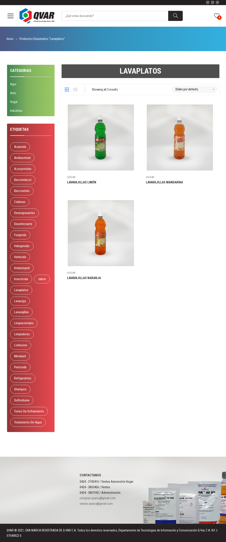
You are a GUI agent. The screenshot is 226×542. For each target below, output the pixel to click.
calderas (19, 202)
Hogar (71, 177)
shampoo (20, 389)
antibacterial (22, 158)
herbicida (20, 257)
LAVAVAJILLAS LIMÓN (81, 182)
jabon (42, 279)
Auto (13, 93)
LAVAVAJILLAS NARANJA (84, 278)
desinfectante (23, 224)
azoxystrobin (22, 169)
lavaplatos (21, 290)
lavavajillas (21, 312)
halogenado (22, 246)
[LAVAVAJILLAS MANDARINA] (180, 137)
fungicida (20, 235)
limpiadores (22, 334)
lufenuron (20, 345)
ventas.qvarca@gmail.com (96, 503)
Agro (13, 84)
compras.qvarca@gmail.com (98, 498)
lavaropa (20, 301)
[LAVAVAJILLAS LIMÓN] (101, 137)
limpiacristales (24, 323)
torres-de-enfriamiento (29, 411)
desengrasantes (24, 213)
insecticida (21, 279)
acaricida (20, 147)
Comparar (134, 128)
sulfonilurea (21, 400)
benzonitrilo (22, 191)
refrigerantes (22, 378)
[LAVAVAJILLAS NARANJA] (101, 233)
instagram (208, 2)
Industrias (16, 110)
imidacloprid (22, 268)
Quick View (134, 108)
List (75, 89)
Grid (67, 89)
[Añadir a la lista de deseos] (134, 118)
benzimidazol (22, 180)
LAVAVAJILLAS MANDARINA (164, 182)
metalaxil (20, 356)
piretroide (20, 367)
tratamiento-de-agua (28, 422)
